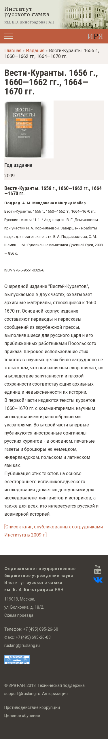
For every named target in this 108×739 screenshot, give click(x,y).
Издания (35, 50)
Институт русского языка (27, 11)
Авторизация (55, 693)
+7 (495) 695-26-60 (40, 629)
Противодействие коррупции (32, 707)
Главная (12, 50)
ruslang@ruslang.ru (22, 645)
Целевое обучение (22, 715)
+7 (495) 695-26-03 (33, 637)
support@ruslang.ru (22, 693)
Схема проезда (18, 615)
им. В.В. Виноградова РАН (29, 22)
